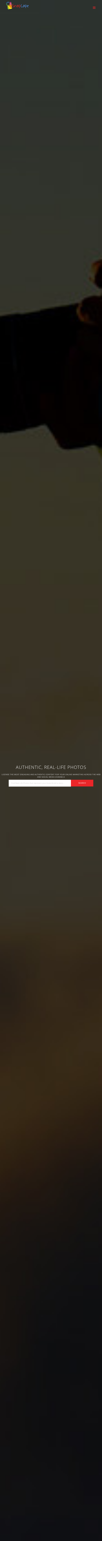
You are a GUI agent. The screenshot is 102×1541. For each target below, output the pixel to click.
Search (82, 783)
